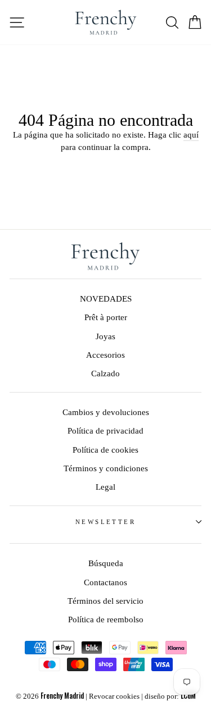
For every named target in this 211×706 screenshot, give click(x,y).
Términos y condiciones (106, 468)
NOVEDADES (106, 298)
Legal (105, 486)
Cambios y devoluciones (105, 412)
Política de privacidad (105, 430)
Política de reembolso (105, 619)
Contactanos (105, 582)
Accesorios (105, 354)
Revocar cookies (114, 696)
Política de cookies (105, 449)
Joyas (105, 336)
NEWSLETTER (105, 521)
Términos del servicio (105, 600)
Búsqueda (105, 563)
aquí (191, 134)
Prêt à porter (105, 317)
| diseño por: (168, 696)
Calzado (105, 373)
